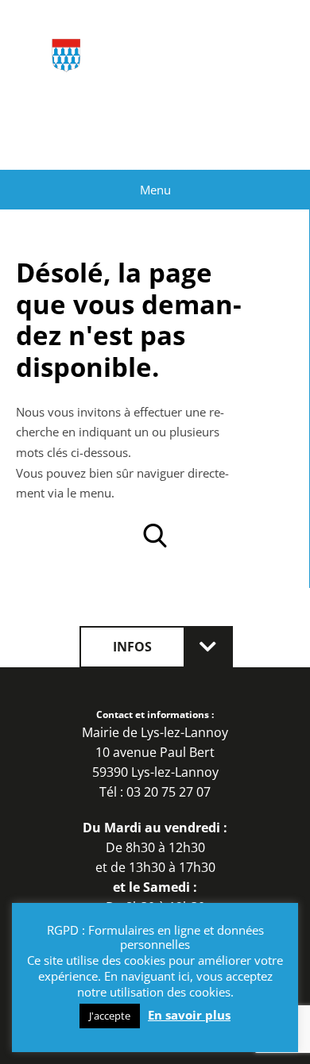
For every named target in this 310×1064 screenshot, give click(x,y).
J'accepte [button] (109, 1015)
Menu (155, 190)
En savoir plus (189, 1015)
